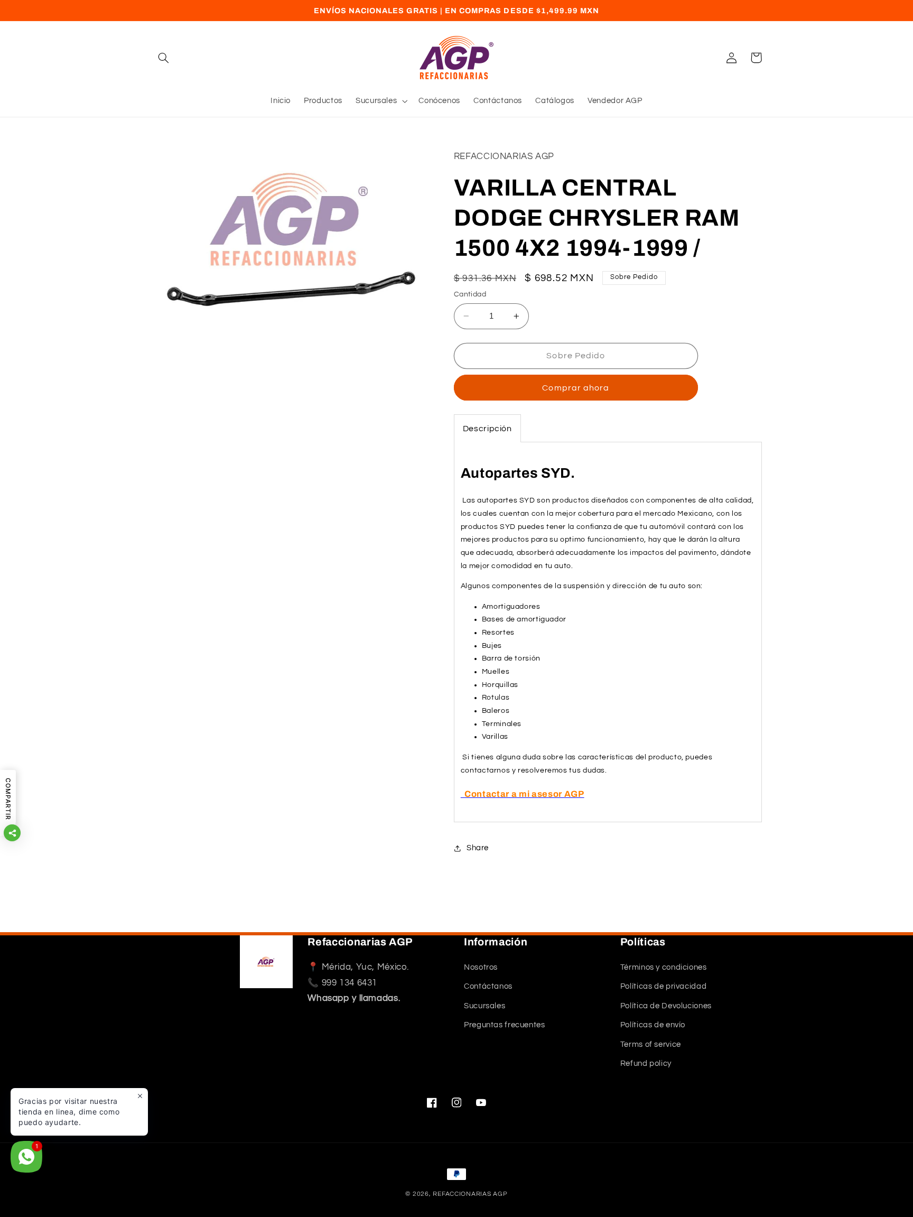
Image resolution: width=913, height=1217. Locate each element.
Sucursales (484, 1006)
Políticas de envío (652, 1025)
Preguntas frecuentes (504, 1025)
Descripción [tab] (487, 429)
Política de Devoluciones (666, 1006)
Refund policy (646, 1064)
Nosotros (481, 968)
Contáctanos (488, 987)
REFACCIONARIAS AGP (470, 1194)
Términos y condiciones (663, 968)
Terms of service (650, 1044)
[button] (164, 57)
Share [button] (478, 848)
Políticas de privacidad (663, 987)
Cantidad (470, 294)
